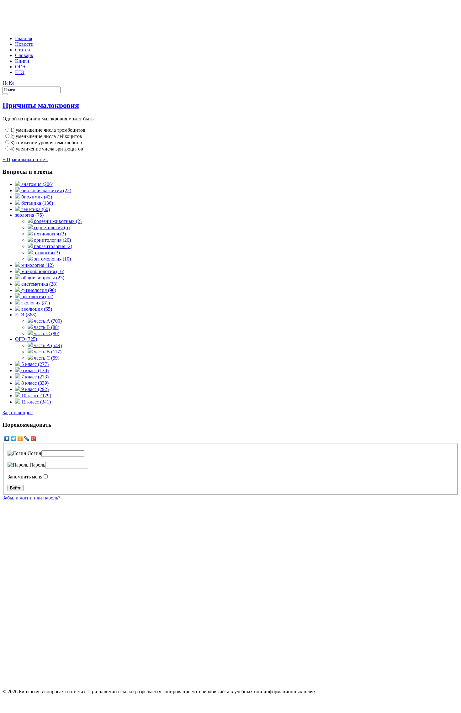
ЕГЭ (19, 72)
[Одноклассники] (20, 439)
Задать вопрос (18, 412)
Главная (23, 38)
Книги (22, 61)
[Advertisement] (117, 17)
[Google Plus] (33, 439)
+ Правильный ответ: (25, 159)
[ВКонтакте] (7, 439)
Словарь (24, 55)
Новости (24, 44)
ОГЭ (20, 66)
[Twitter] (13, 439)
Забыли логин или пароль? (31, 497)
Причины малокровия (41, 105)
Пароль (36, 464)
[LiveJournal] (27, 439)
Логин (33, 453)
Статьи (22, 49)
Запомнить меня (25, 476)
